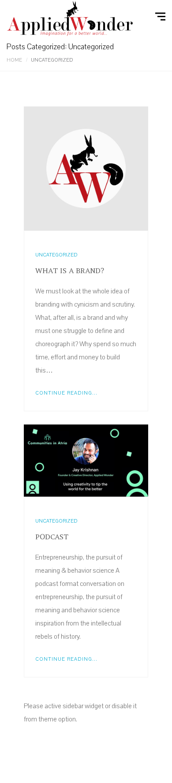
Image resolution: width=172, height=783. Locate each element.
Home (14, 60)
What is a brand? (69, 270)
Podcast (51, 536)
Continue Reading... (66, 393)
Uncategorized (56, 255)
